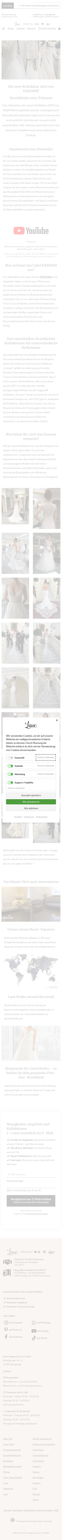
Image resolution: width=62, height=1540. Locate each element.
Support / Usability (24, 782)
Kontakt (18, 817)
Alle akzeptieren (31, 801)
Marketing (20, 774)
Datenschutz (42, 817)
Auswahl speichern (31, 795)
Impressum (29, 817)
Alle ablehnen (31, 808)
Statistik (19, 766)
